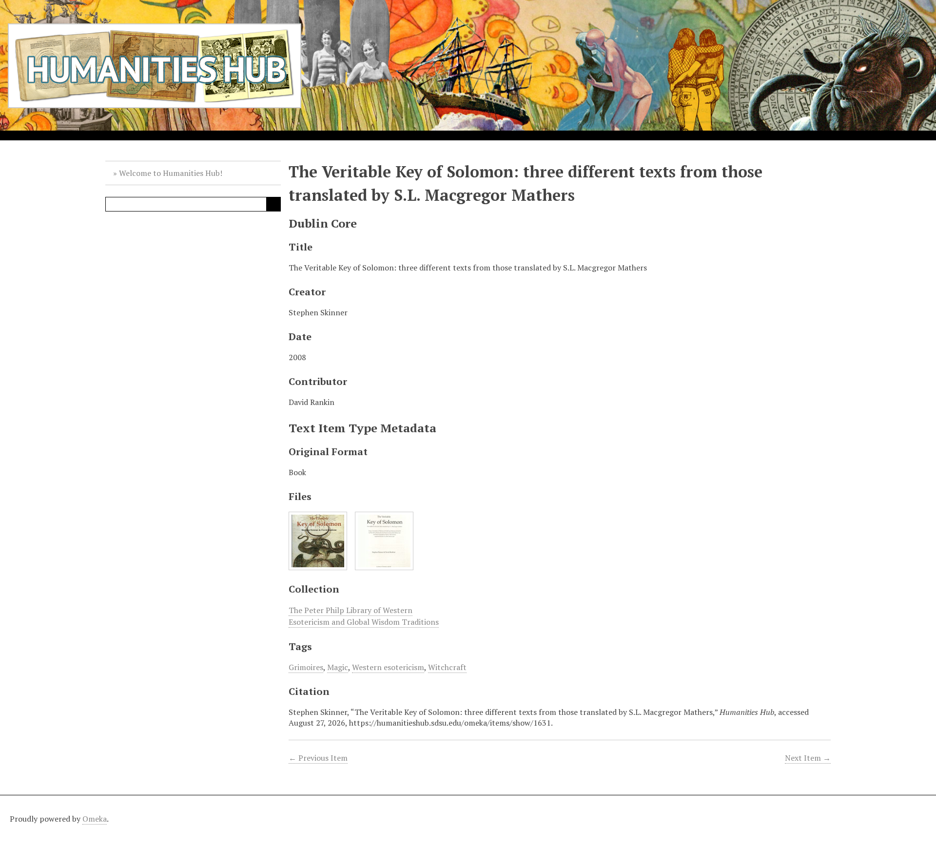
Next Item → (808, 757)
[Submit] (273, 204)
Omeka (94, 818)
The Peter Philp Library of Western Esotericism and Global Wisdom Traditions (364, 616)
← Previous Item (318, 757)
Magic (337, 667)
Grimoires (306, 667)
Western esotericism (388, 667)
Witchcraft (447, 667)
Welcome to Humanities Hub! (170, 173)
